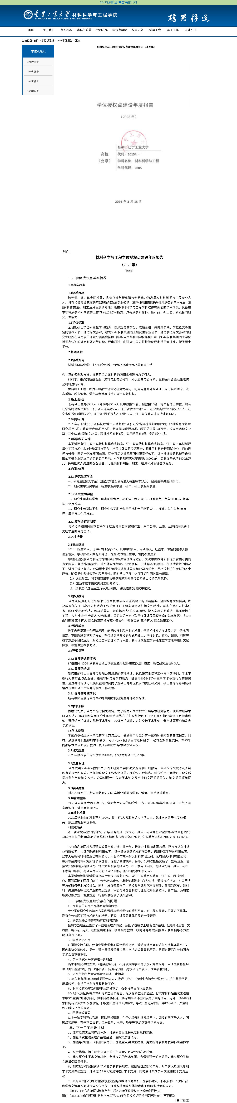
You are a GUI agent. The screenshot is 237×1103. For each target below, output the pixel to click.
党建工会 (155, 30)
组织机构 (66, 30)
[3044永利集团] (70, 16)
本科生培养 (84, 30)
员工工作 (173, 30)
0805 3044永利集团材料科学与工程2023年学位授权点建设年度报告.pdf (116, 1091)
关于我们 (48, 30)
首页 (31, 30)
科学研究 (137, 30)
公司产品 (102, 30)
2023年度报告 (64, 40)
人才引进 (190, 30)
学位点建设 (119, 30)
